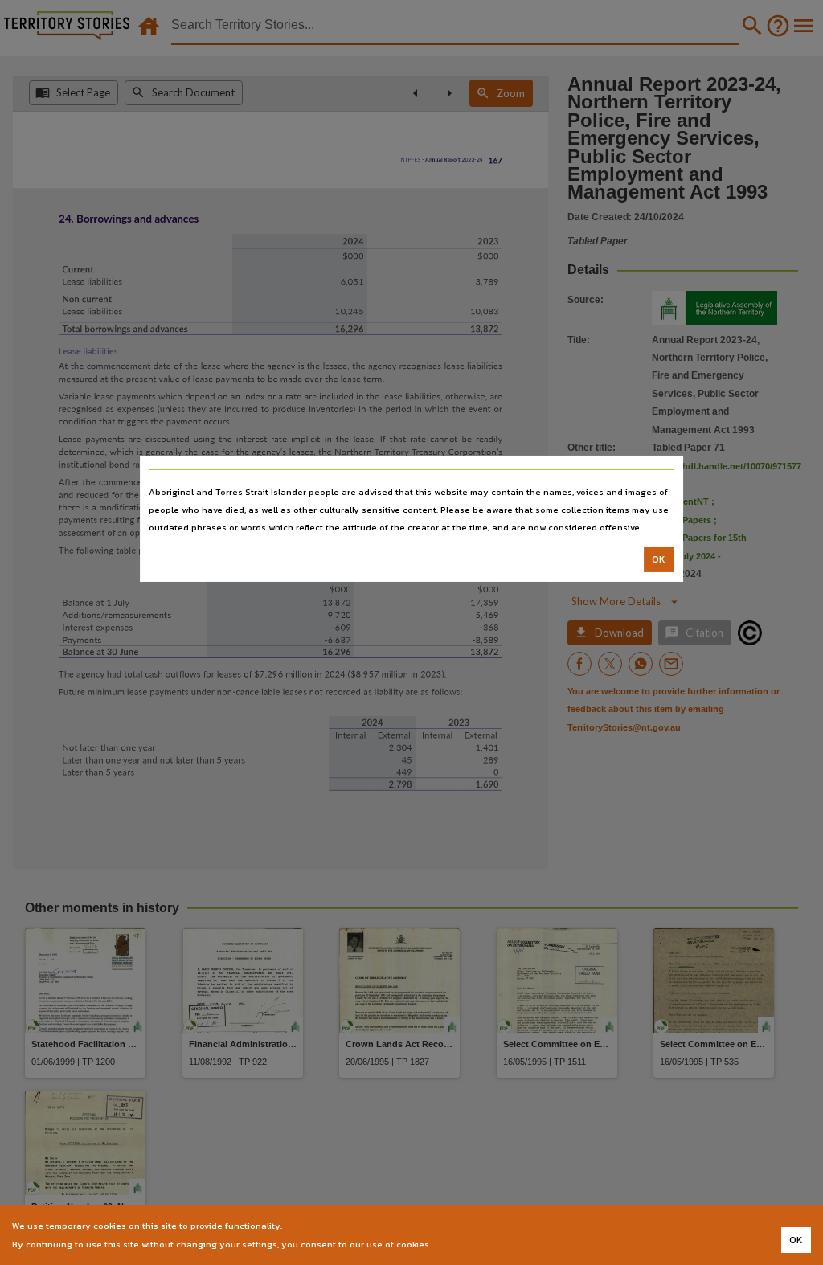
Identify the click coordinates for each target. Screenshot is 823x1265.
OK (658, 559)
